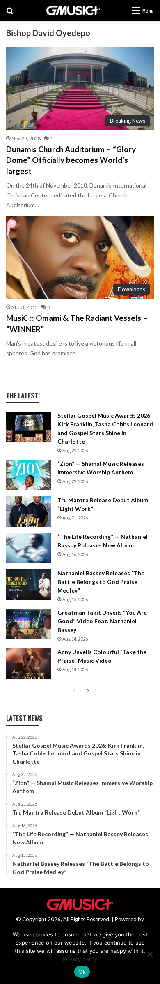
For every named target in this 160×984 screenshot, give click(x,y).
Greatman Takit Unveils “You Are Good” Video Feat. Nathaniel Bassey (102, 621)
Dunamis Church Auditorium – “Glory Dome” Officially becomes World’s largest (71, 160)
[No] (150, 954)
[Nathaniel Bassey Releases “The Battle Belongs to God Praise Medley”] (28, 584)
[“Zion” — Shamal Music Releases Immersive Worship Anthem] (28, 475)
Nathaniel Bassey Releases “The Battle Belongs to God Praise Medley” (100, 582)
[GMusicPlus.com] (73, 10)
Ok (82, 971)
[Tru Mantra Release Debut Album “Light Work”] (28, 511)
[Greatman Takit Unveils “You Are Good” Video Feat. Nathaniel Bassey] (28, 624)
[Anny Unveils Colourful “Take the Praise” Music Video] (28, 663)
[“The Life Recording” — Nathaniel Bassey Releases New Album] (28, 548)
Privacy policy (80, 959)
